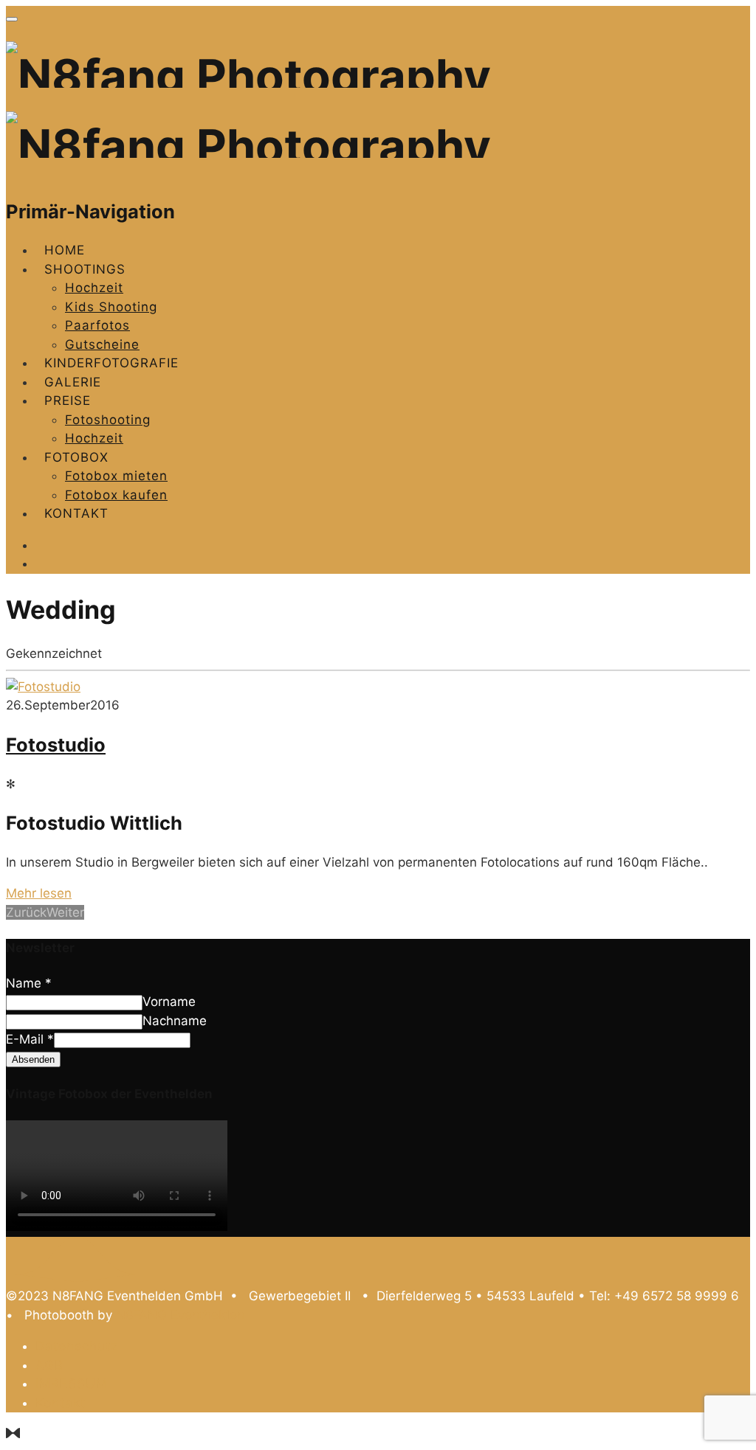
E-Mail (30, 1039)
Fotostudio (56, 744)
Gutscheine (102, 344)
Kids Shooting (111, 306)
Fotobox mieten (116, 475)
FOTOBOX (76, 457)
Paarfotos (97, 325)
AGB (49, 1365)
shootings (85, 269)
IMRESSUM (71, 1383)
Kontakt (76, 513)
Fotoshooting (108, 419)
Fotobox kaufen (116, 495)
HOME (64, 250)
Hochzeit (94, 287)
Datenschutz (76, 1346)
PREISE (67, 400)
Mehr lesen (39, 893)
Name (29, 983)
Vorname (169, 1001)
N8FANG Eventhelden (180, 1315)
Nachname (174, 1020)
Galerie (72, 382)
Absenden (33, 1059)
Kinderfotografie (111, 362)
